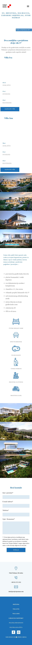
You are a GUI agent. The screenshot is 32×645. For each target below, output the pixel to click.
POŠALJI (16, 550)
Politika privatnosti (16, 622)
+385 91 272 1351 (16, 582)
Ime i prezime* (8, 493)
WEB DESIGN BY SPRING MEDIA (16, 637)
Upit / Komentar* (9, 519)
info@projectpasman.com (16, 591)
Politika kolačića (16, 627)
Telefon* (6, 510)
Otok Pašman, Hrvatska (16, 573)
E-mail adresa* (8, 501)
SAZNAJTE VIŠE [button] (10, 109)
